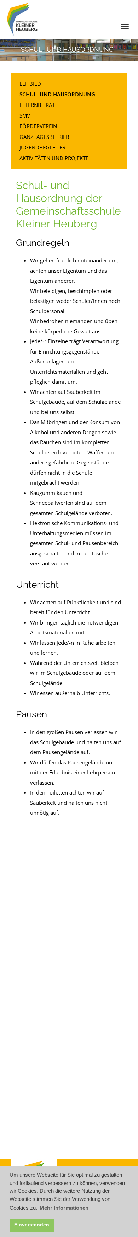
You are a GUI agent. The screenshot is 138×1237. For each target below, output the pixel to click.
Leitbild (30, 83)
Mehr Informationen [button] (64, 1208)
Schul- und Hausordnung (57, 94)
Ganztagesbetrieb (44, 136)
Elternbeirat (37, 104)
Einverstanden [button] (31, 1224)
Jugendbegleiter (42, 147)
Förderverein (38, 126)
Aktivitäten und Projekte (53, 158)
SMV (24, 115)
